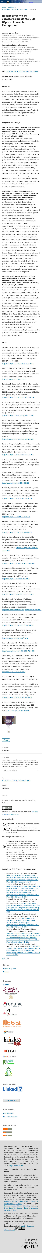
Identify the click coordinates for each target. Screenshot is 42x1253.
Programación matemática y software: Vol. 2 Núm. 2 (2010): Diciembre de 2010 (22, 910)
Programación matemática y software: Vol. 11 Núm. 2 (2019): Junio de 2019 (22, 896)
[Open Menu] (2, 2)
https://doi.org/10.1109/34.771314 (14, 379)
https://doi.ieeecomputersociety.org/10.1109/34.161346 (21, 610)
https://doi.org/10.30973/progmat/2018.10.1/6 (22, 71)
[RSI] (8, 1064)
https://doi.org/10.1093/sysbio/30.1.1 (15, 638)
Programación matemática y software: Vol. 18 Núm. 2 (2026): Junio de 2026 (22, 926)
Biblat (19, 1206)
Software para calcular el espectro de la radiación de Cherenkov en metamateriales (22, 876)
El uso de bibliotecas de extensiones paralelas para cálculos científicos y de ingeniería (23, 905)
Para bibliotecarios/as (10, 1116)
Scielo (14, 1206)
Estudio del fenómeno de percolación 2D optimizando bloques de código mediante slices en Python (20, 920)
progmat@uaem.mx (16, 1166)
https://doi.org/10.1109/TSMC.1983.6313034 (17, 625)
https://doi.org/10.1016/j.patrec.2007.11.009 (17, 594)
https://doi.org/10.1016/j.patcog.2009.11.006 (17, 415)
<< (3, 958)
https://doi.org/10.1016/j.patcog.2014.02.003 (17, 439)
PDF (6, 740)
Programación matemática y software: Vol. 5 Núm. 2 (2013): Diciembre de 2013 (22, 881)
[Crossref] (8, 1034)
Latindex (34, 1206)
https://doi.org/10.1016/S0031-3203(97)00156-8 (18, 651)
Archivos (11, 7)
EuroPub (12, 1208)
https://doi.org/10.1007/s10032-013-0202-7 (17, 697)
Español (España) (9, 969)
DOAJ (6, 1208)
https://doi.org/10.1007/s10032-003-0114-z (17, 498)
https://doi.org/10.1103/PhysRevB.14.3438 (17, 532)
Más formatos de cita (10, 770)
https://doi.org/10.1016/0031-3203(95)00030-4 (18, 563)
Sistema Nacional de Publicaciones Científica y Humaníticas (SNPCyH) (21, 1203)
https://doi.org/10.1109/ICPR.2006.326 (15, 483)
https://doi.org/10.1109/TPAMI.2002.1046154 (18, 397)
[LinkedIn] (13, 1091)
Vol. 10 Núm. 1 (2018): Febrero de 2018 (14, 9)
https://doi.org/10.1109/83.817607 (18, 710)
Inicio (4, 7)
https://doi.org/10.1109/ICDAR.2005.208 (16, 517)
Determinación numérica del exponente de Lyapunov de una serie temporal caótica (23, 948)
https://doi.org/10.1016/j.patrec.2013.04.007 (17, 455)
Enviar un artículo (11, 1100)
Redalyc (7, 1206)
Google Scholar (22, 1208)
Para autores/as (8, 1113)
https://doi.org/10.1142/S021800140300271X (17, 364)
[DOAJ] (10, 1053)
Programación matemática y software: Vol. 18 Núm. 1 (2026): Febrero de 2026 (22, 941)
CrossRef (26, 1206)
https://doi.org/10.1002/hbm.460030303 (16, 579)
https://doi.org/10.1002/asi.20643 (13, 672)
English (6, 972)
